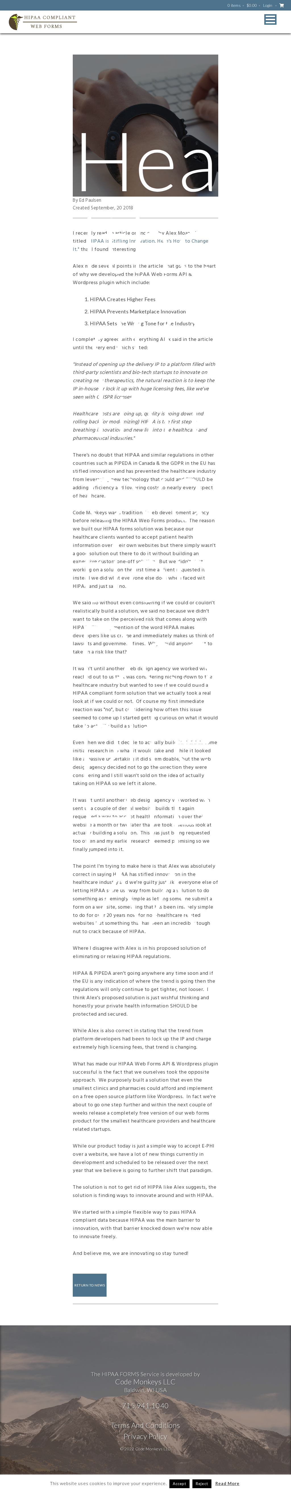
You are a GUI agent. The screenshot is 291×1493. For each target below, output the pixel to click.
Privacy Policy (145, 1436)
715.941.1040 (145, 1405)
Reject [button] (202, 1483)
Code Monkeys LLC (145, 1381)
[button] (270, 19)
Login (268, 5)
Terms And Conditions (145, 1425)
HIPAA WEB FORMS (43, 22)
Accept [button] (179, 1483)
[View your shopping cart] (281, 5)
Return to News (89, 1285)
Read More (227, 1483)
